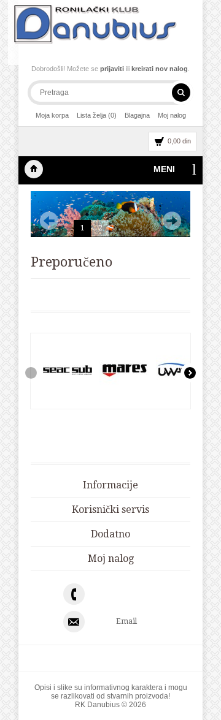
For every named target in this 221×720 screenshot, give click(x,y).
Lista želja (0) (97, 115)
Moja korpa (52, 115)
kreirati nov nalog (159, 68)
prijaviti (112, 68)
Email (126, 621)
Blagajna (137, 115)
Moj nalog (172, 115)
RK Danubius (34, 169)
